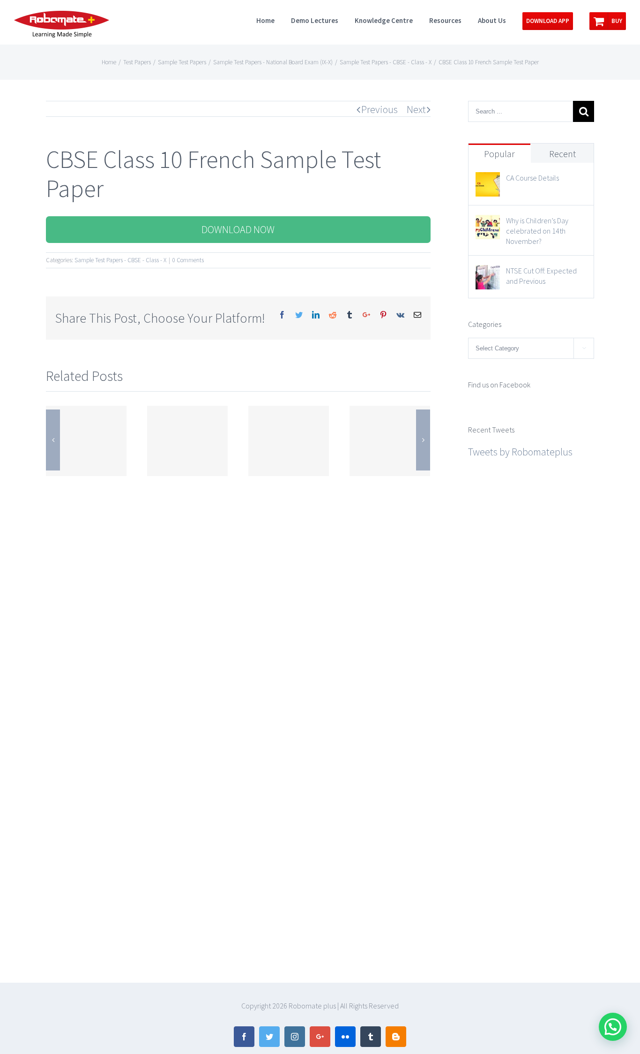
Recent (562, 153)
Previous (379, 109)
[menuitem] (273, 19)
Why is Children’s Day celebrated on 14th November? (537, 231)
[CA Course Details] (488, 180)
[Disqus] (238, 596)
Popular (499, 153)
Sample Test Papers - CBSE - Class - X (120, 260)
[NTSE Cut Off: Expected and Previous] (488, 273)
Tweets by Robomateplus (520, 451)
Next (416, 109)
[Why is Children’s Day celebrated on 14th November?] (488, 223)
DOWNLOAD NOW (238, 229)
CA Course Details (532, 177)
